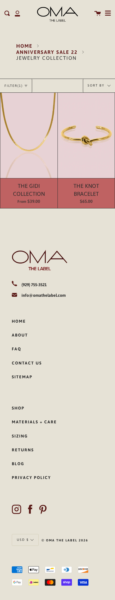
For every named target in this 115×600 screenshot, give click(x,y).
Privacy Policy (31, 477)
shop (18, 408)
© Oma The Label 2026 (65, 540)
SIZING (20, 436)
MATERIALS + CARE (34, 422)
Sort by (97, 85)
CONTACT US (27, 363)
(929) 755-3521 (34, 284)
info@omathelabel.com (44, 295)
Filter (13, 85)
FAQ (16, 349)
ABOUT (20, 335)
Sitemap (22, 376)
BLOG (18, 463)
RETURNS (23, 449)
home (19, 321)
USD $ (23, 539)
